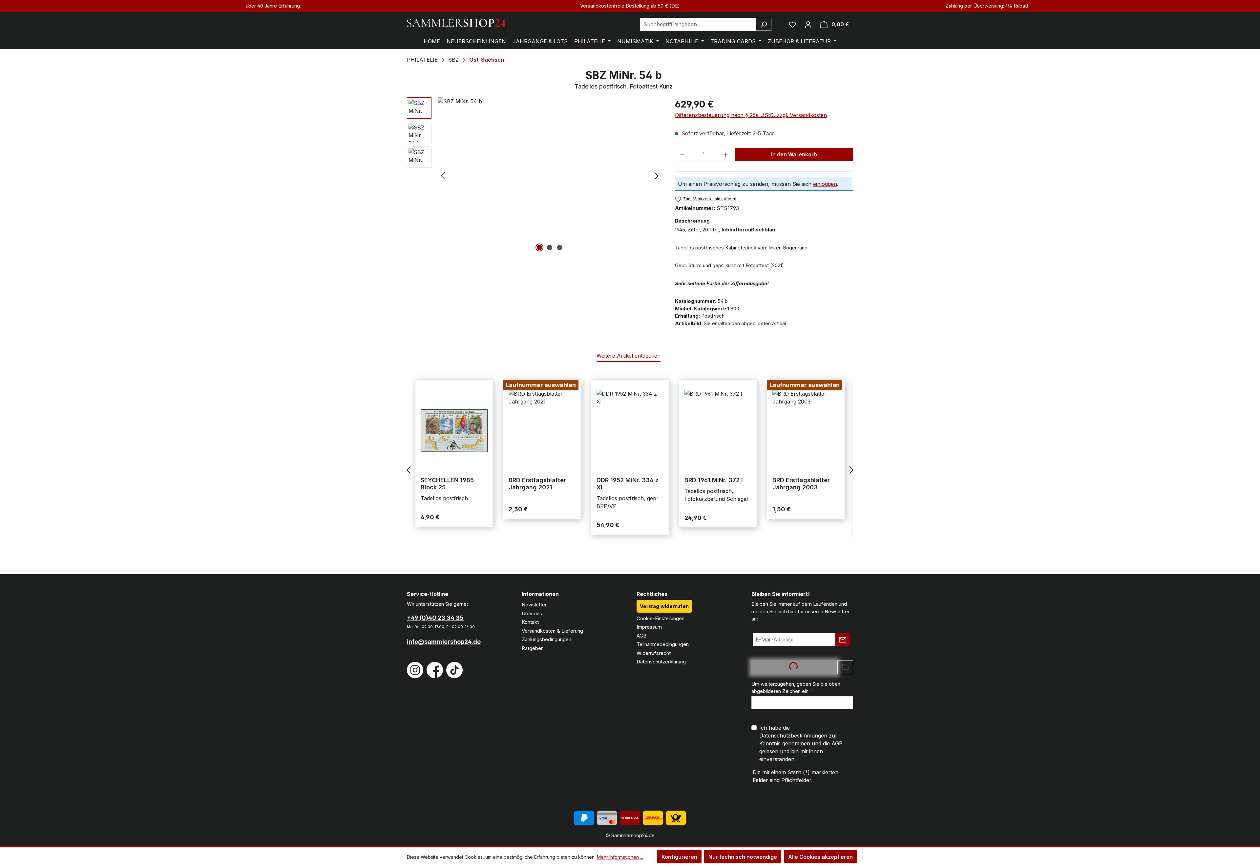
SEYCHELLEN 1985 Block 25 (447, 484)
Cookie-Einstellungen (660, 618)
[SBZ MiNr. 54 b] (550, 167)
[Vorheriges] (443, 175)
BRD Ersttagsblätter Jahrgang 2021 (537, 484)
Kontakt (530, 622)
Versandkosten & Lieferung (552, 631)
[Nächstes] (657, 175)
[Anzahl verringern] (682, 154)
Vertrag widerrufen (664, 606)
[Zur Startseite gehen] (456, 23)
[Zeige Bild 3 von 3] (559, 247)
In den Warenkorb (794, 154)
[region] (534, 175)
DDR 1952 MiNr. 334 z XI (628, 484)
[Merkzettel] (792, 24)
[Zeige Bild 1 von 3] (539, 247)
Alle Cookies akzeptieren (820, 857)
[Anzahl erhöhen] (726, 154)
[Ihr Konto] (808, 24)
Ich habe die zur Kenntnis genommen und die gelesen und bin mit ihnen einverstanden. (801, 743)
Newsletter (534, 604)
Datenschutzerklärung (661, 662)
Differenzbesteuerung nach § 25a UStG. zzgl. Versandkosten (751, 115)
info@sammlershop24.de (444, 641)
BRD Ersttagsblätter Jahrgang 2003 (801, 484)
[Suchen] (763, 24)
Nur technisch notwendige (742, 857)
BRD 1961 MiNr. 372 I (713, 480)
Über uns (532, 613)
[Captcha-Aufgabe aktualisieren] (845, 667)
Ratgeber (532, 648)
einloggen (825, 184)
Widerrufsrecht (654, 653)
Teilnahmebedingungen (663, 644)
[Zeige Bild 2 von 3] (549, 247)
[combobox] (698, 24)
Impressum (649, 627)
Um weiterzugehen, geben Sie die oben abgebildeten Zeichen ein (795, 688)
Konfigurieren (679, 857)
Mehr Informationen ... (620, 857)
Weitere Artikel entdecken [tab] (629, 355)
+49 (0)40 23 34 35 (435, 617)
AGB (641, 636)
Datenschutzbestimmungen (793, 735)
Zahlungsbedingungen (546, 639)
